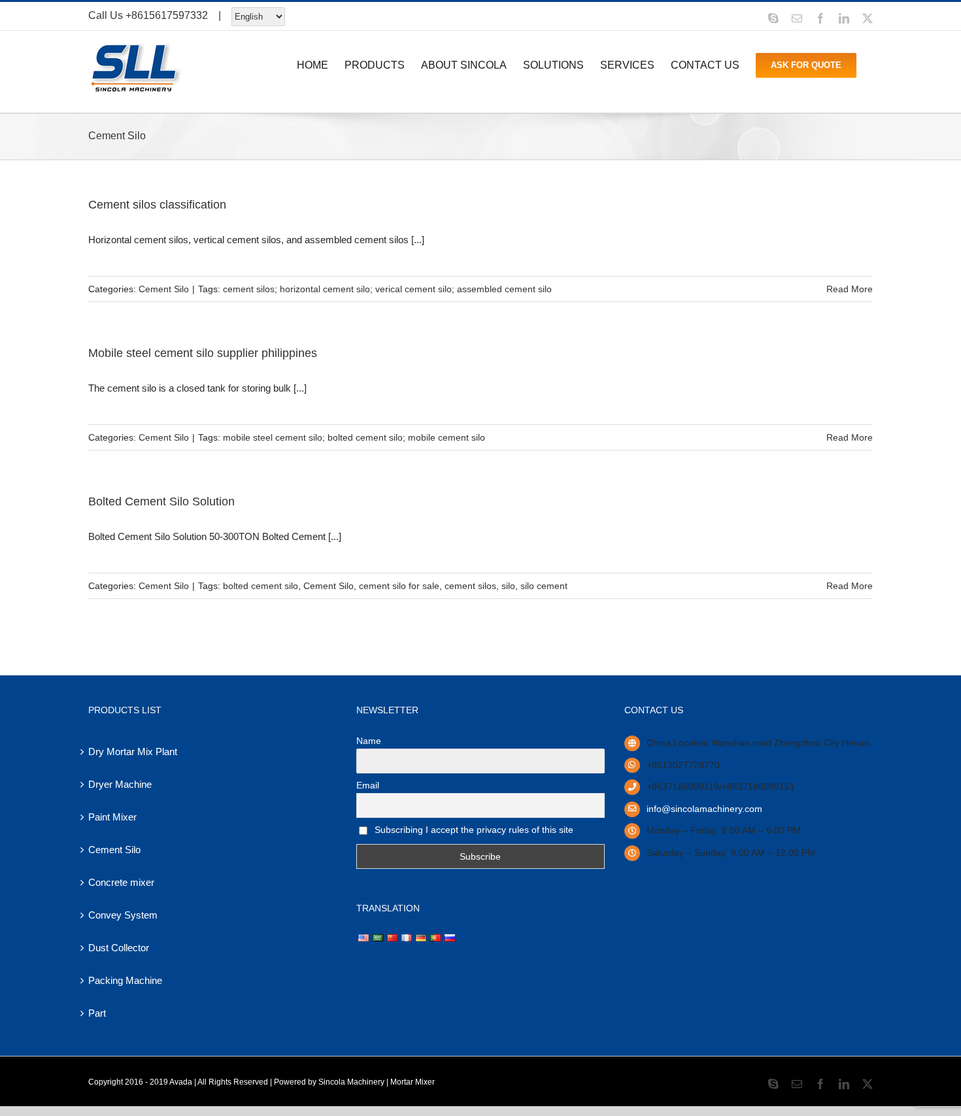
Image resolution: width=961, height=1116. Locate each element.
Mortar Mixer (412, 1082)
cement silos (470, 586)
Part (97, 1013)
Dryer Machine (120, 784)
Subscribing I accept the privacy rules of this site (472, 829)
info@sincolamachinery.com (704, 808)
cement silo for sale (399, 586)
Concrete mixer (121, 882)
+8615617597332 (167, 15)
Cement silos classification (157, 204)
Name (368, 741)
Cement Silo (164, 289)
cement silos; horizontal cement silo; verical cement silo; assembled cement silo (387, 289)
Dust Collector (118, 947)
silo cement (543, 586)
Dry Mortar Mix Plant (132, 751)
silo (508, 586)
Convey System (123, 915)
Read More (849, 289)
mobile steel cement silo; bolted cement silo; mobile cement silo (354, 437)
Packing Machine (125, 980)
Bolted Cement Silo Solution (161, 501)
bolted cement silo (260, 586)
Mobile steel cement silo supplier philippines (202, 353)
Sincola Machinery (351, 1082)
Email (367, 785)
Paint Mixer (112, 816)
